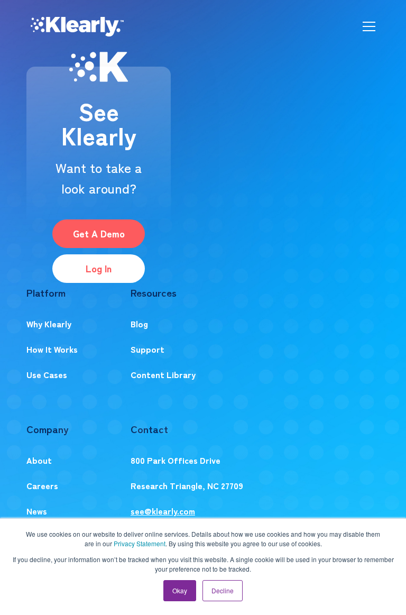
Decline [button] (222, 590)
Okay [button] (179, 590)
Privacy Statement (139, 543)
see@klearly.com (163, 510)
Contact (149, 428)
